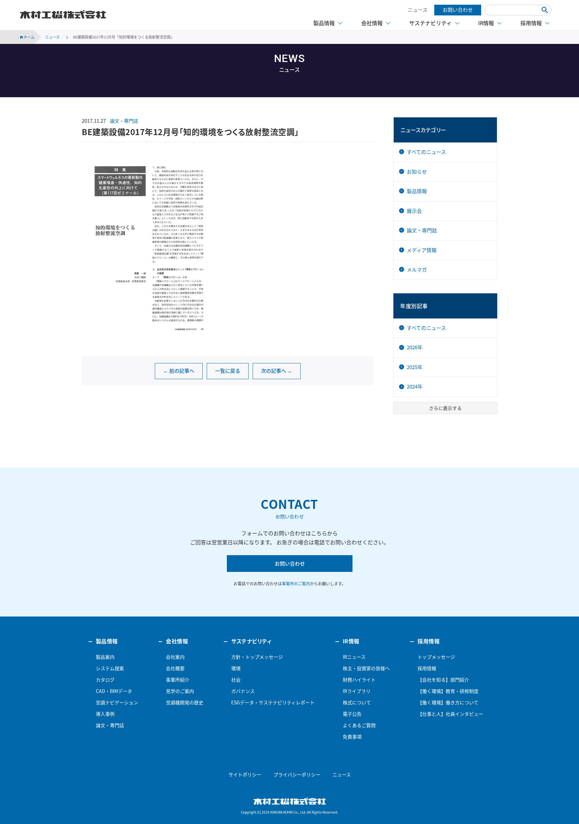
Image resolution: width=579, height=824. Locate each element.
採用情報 (426, 668)
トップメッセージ (436, 656)
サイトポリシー (245, 774)
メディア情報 (422, 250)
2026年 (415, 347)
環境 (236, 668)
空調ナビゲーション (117, 702)
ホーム (29, 37)
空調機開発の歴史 (184, 702)
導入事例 (105, 713)
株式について (357, 702)
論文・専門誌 (124, 120)
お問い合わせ (458, 9)
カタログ (105, 679)
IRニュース (354, 656)
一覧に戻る (227, 370)
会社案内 (175, 656)
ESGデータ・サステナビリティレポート (273, 702)
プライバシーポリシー (296, 774)
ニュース (418, 9)
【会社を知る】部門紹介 (443, 679)
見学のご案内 (180, 691)
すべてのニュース (426, 152)
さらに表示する (445, 408)
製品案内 (105, 656)
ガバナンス (243, 691)
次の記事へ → (276, 370)
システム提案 (110, 668)
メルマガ (417, 269)
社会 (236, 679)
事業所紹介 (177, 679)
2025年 (415, 367)
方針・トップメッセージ (257, 656)
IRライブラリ (357, 691)
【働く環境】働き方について (447, 702)
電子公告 (352, 713)
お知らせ (417, 171)
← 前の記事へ (178, 370)
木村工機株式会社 (63, 14)
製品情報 (417, 191)
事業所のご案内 (296, 584)
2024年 (415, 386)
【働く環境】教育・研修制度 (447, 691)
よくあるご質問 (359, 725)
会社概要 (175, 668)
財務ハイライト (359, 679)
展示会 (414, 211)
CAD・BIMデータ (114, 691)
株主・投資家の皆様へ (366, 668)
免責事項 (352, 736)
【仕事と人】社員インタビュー (450, 713)
